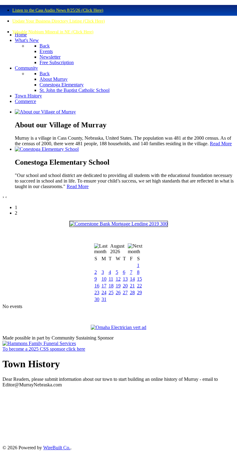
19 (118, 285)
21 (132, 285)
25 (111, 292)
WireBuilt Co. (56, 447)
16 (96, 285)
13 (125, 279)
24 (104, 292)
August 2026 (117, 248)
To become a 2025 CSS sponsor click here (43, 349)
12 (118, 279)
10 (104, 279)
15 (139, 279)
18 (111, 285)
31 (104, 299)
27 (125, 292)
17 (104, 285)
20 (125, 285)
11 (111, 279)
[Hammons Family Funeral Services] (39, 343)
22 (139, 285)
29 (139, 292)
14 (132, 279)
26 (118, 292)
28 (132, 292)
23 (96, 292)
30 (96, 299)
